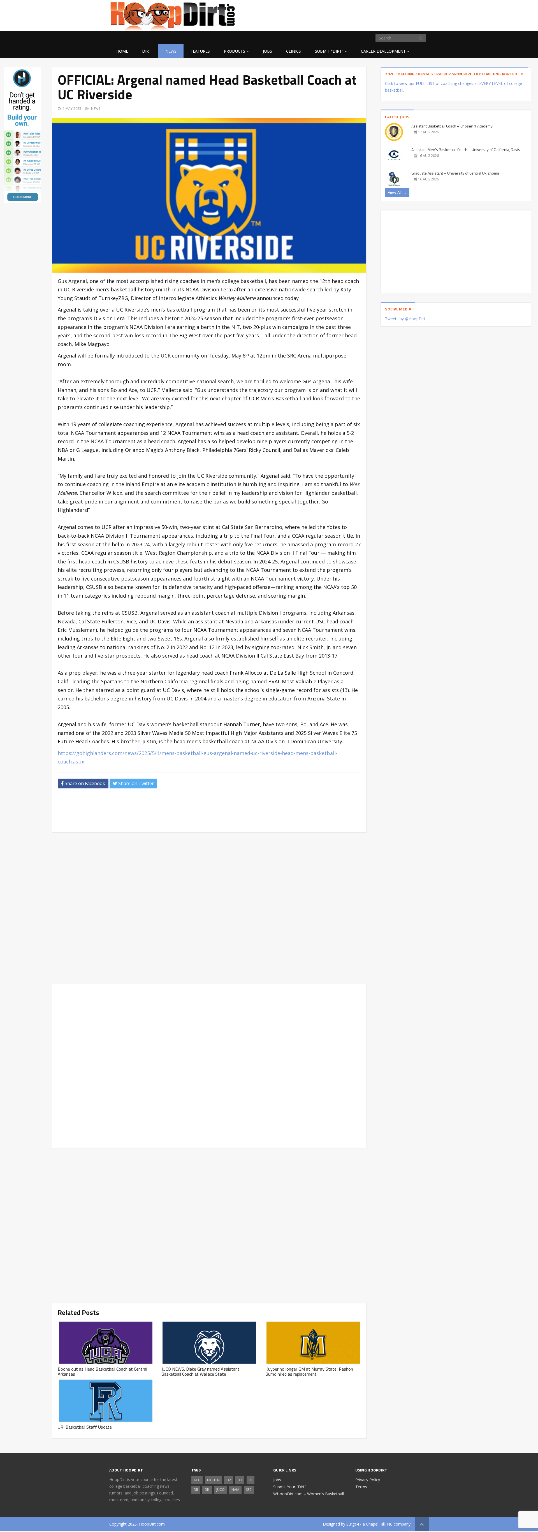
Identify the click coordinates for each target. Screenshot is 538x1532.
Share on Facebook (84, 783)
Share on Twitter (135, 783)
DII (196, 1489)
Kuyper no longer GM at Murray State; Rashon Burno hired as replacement (309, 1371)
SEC (249, 1489)
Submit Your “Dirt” (289, 1486)
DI (250, 1480)
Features (200, 51)
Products (234, 51)
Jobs (267, 51)
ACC (197, 1480)
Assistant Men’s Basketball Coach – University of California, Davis (465, 149)
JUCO (220, 1489)
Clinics (293, 51)
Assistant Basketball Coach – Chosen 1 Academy (452, 126)
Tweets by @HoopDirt (405, 318)
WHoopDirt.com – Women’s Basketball (308, 1493)
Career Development (383, 51)
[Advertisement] (384, 15)
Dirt (146, 51)
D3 (240, 1480)
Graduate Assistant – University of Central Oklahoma (455, 173)
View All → (397, 192)
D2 (228, 1480)
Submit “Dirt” (329, 51)
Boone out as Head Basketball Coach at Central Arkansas (102, 1371)
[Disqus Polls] (209, 908)
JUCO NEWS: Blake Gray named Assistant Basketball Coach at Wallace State (200, 1371)
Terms (361, 1486)
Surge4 (352, 1524)
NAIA (235, 1489)
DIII (207, 1489)
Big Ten (213, 1480)
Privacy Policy (367, 1479)
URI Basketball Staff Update (85, 1427)
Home (122, 51)
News (171, 51)
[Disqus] (209, 1065)
